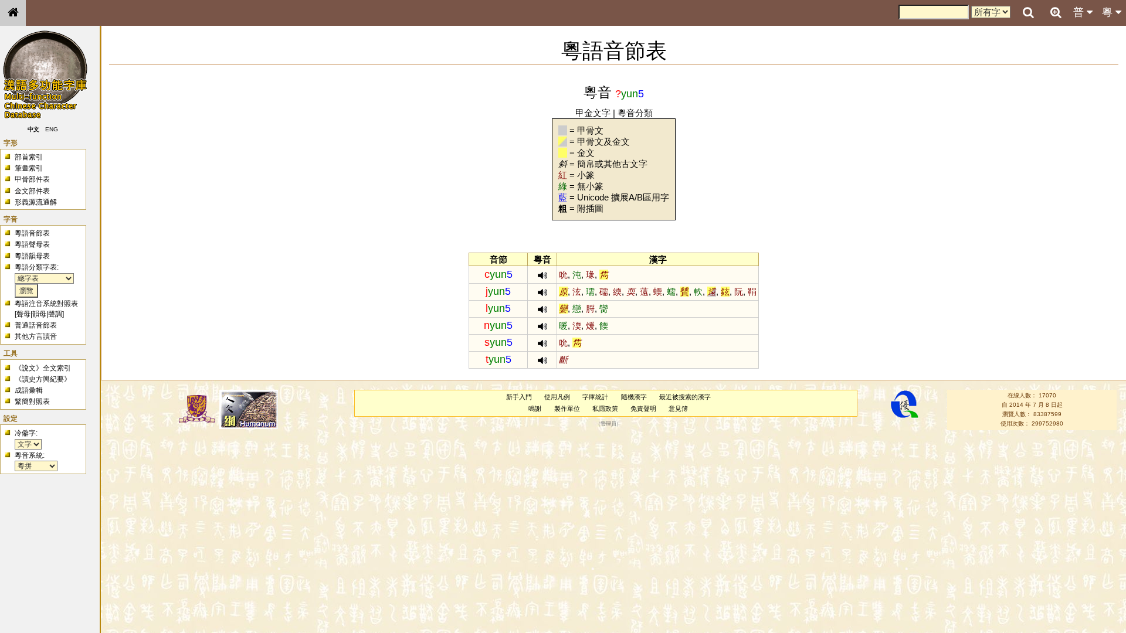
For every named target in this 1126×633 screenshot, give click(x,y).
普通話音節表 (36, 325)
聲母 (23, 314)
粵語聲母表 (32, 244)
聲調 (55, 314)
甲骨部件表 (32, 179)
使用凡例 (557, 396)
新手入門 (519, 396)
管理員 (608, 424)
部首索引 (29, 157)
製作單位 (567, 408)
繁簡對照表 (32, 401)
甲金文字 (593, 113)
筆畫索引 (29, 168)
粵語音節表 (32, 233)
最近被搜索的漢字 (685, 396)
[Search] (1028, 13)
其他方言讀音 (36, 336)
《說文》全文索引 (43, 368)
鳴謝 (534, 408)
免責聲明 (643, 408)
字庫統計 (595, 396)
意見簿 (678, 408)
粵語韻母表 (32, 256)
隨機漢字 (634, 396)
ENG (51, 129)
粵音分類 (635, 113)
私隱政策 (605, 408)
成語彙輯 (29, 390)
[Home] (13, 13)
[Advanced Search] (1056, 12)
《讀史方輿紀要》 (43, 379)
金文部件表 (32, 191)
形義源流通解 (36, 202)
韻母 (39, 314)
